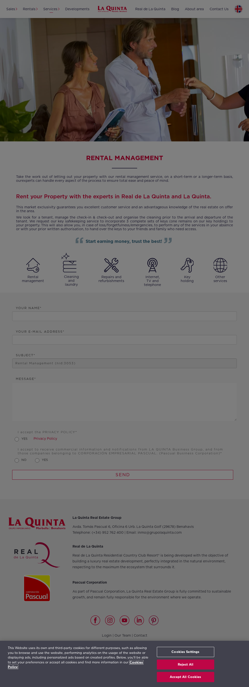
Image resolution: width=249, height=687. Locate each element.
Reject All (185, 664)
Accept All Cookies (185, 677)
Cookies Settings (185, 652)
